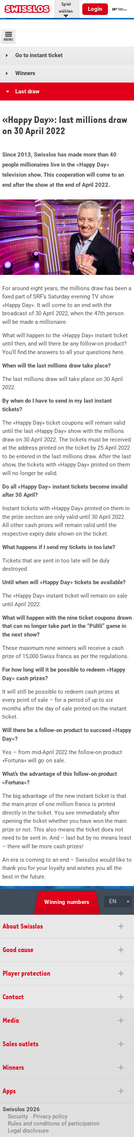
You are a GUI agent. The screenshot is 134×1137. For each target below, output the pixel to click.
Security (18, 1116)
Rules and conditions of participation (53, 1123)
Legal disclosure (28, 1130)
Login (95, 9)
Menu (8, 39)
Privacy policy (50, 1116)
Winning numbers (67, 902)
